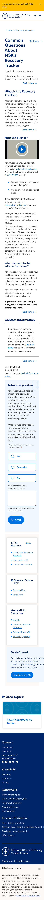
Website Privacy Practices (28, 895)
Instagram (3, 762)
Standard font (19, 590)
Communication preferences (15, 861)
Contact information (22, 564)
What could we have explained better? (17, 487)
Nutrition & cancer (10, 807)
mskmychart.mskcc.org (26, 169)
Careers (6, 778)
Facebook (6, 762)
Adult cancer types (11, 794)
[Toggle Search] (35, 16)
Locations (6, 751)
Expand (28, 543)
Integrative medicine (12, 803)
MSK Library (8, 835)
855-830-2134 (9, 758)
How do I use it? (20, 560)
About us (6, 774)
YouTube (13, 762)
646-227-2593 (11, 175)
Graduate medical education (15, 831)
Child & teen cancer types (14, 798)
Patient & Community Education (21, 30)
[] (21, 632)
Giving (5, 782)
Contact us (7, 747)
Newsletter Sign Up (22, 675)
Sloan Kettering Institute (13, 823)
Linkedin (17, 762)
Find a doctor (8, 811)
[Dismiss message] (40, 5)
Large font (18, 595)
